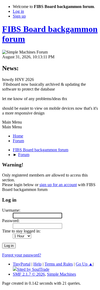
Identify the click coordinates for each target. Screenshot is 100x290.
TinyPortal (21, 264)
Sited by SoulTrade (33, 269)
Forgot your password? (21, 255)
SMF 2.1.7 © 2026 (29, 274)
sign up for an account (58, 184)
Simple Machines (61, 274)
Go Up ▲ (84, 264)
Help (37, 264)
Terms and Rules (59, 264)
